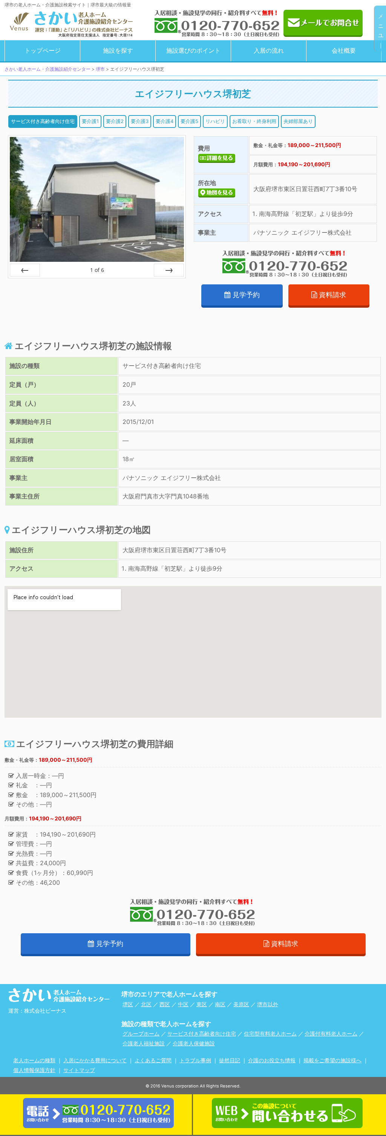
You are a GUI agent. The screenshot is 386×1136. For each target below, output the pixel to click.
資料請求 (332, 295)
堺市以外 (267, 1004)
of (97, 269)
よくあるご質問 (153, 1060)
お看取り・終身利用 (254, 121)
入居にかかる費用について (95, 1060)
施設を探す (118, 50)
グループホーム (141, 1033)
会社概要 (344, 50)
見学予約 (246, 295)
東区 (201, 1004)
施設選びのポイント (193, 50)
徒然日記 (229, 1060)
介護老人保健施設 (194, 1043)
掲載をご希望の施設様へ (332, 1060)
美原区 (241, 1004)
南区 (220, 1004)
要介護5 (189, 121)
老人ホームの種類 (34, 1060)
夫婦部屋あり (298, 121)
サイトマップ (79, 1070)
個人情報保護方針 (34, 1070)
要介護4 (164, 121)
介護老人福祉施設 (144, 1043)
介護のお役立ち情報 (272, 1060)
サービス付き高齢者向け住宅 (43, 121)
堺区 (128, 1004)
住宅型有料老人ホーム (270, 1033)
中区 (183, 1004)
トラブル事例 (195, 1060)
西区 (164, 1004)
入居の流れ (269, 50)
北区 (146, 1004)
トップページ (43, 50)
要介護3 (140, 121)
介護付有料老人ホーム (331, 1033)
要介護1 (90, 121)
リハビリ (215, 121)
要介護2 (115, 121)
